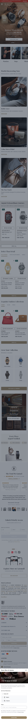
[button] (21, 712)
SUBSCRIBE (14, 717)
